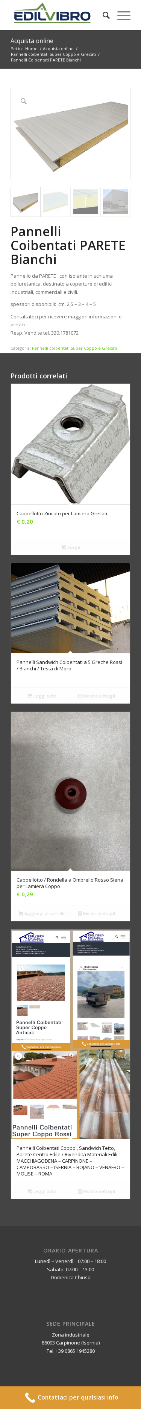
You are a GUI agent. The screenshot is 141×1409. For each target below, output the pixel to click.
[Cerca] (102, 15)
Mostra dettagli (98, 696)
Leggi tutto (44, 696)
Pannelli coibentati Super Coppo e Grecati (74, 348)
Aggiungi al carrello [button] (44, 913)
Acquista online (32, 41)
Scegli (73, 547)
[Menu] (120, 15)
